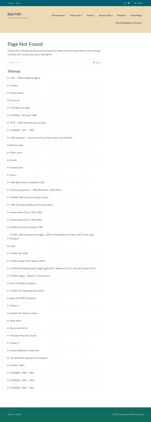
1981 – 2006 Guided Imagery (25, 77)
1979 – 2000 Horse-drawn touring (27, 122)
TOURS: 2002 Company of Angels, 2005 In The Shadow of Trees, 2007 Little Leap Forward (52, 236)
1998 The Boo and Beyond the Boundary (31, 204)
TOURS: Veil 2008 (19, 253)
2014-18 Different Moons (23, 283)
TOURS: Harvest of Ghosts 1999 (26, 227)
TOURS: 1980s (17, 365)
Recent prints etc (19, 328)
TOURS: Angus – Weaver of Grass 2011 (30, 275)
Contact (11, 3)
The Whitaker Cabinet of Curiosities (28, 358)
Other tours (75, 15)
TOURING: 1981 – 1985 (22, 130)
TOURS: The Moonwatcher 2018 (26, 290)
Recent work (105, 15)
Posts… (13, 175)
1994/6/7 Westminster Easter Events (29, 197)
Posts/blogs (136, 15)
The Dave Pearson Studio (23, 335)
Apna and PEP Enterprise (23, 298)
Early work (15, 320)
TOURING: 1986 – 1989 (22, 372)
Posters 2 (15, 343)
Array (140, 414)
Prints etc (15, 100)
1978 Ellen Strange (20, 107)
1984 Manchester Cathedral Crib (27, 182)
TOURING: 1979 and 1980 (23, 115)
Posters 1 (15, 305)
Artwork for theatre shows (24, 313)
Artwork (121, 15)
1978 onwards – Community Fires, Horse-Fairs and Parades (41, 137)
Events (90, 15)
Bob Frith (14, 14)
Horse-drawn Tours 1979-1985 (26, 212)
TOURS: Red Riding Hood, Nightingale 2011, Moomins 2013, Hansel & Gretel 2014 (52, 268)
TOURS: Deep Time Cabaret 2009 (27, 260)
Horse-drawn (58, 15)
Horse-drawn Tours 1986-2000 (26, 219)
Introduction (16, 167)
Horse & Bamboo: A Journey (129, 22)
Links (18, 3)
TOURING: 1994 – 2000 (22, 387)
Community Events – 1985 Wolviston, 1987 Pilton (35, 189)
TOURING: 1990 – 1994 (22, 380)
